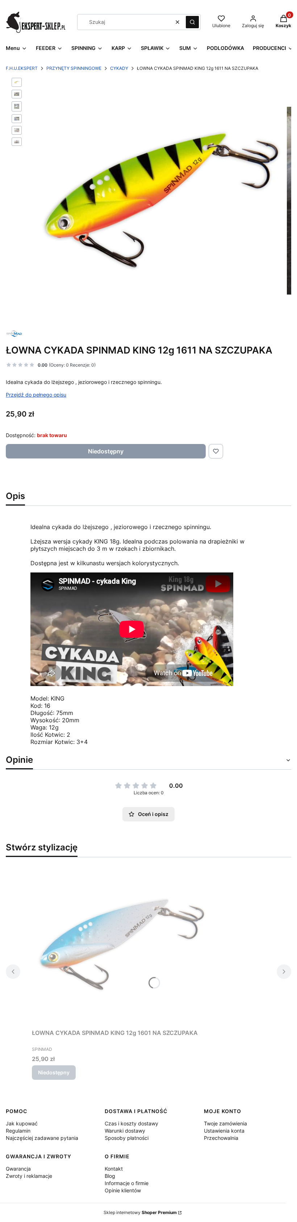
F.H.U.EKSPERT (22, 68)
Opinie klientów (123, 1190)
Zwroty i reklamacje (29, 1176)
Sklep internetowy (140, 1212)
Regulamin (18, 1131)
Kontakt (114, 1169)
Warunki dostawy (125, 1131)
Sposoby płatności (126, 1138)
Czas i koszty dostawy (131, 1123)
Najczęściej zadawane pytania (42, 1138)
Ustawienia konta (224, 1131)
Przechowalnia (221, 1138)
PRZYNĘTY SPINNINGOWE (73, 68)
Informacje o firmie (126, 1183)
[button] (192, 22)
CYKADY (119, 68)
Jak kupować (22, 1123)
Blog (110, 1176)
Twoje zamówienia (225, 1123)
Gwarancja (18, 1169)
